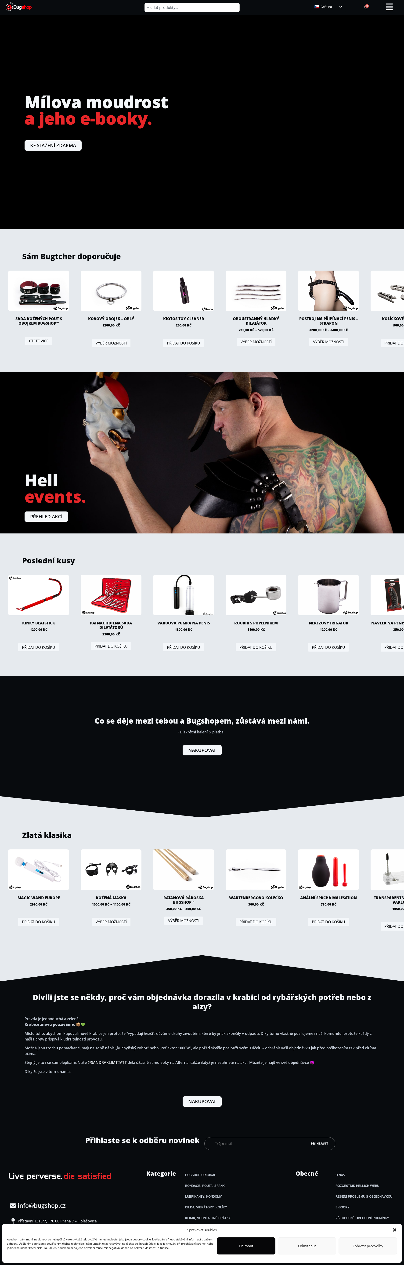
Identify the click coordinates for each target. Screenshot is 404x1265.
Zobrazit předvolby (368, 1245)
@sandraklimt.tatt (107, 1062)
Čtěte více (38, 341)
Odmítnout (307, 1245)
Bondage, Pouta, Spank (205, 1186)
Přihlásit (319, 1143)
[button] (394, 1230)
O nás (340, 1175)
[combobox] (192, 7)
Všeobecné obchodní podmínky (362, 1218)
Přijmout (246, 1245)
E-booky (342, 1207)
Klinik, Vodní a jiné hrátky (208, 1218)
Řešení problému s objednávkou (363, 1196)
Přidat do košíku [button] (183, 343)
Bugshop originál (200, 1175)
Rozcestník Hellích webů (357, 1186)
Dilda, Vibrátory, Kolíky (206, 1207)
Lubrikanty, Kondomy (203, 1196)
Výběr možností (111, 343)
